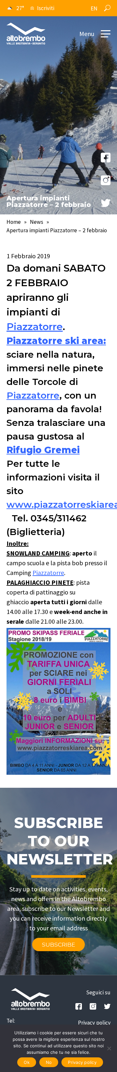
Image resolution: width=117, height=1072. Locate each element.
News (36, 221)
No (49, 1062)
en (94, 8)
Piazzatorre (34, 327)
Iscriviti (45, 8)
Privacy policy (94, 1022)
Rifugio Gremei (43, 449)
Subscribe (58, 944)
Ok (27, 1062)
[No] (109, 1048)
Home (13, 221)
